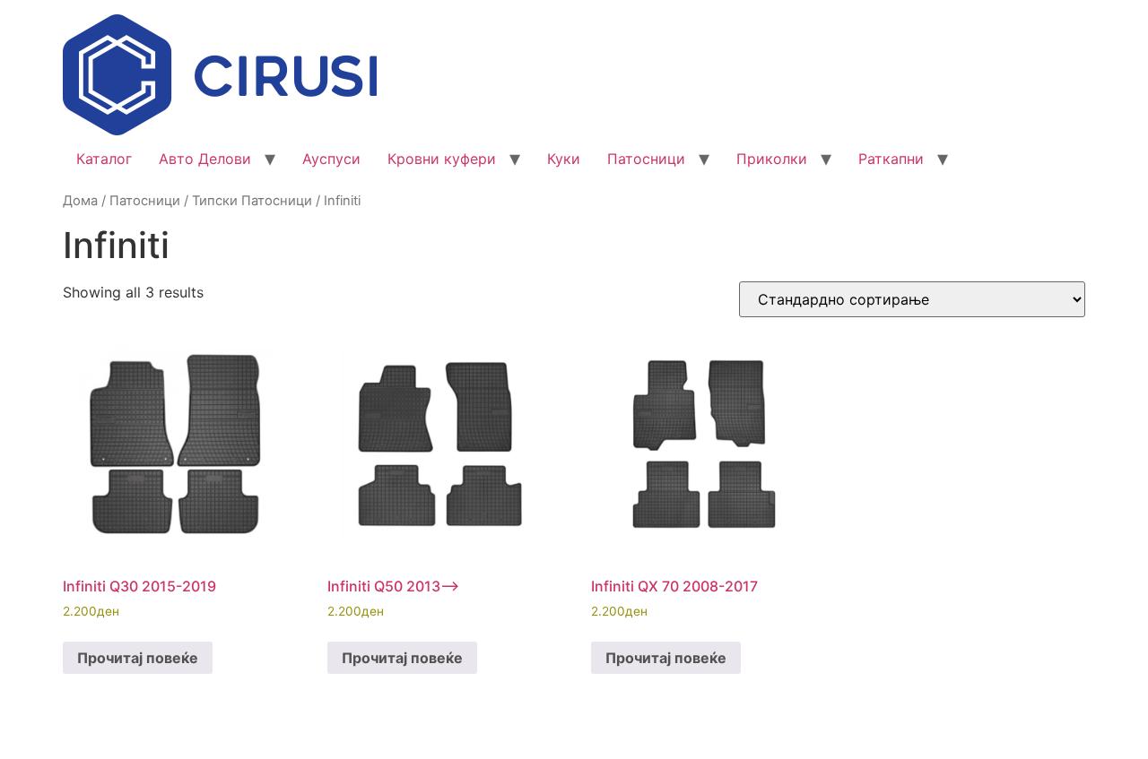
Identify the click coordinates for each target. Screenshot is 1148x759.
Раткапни (891, 159)
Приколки (771, 159)
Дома (80, 201)
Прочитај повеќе (137, 658)
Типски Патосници (252, 201)
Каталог (104, 159)
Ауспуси (331, 159)
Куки (563, 159)
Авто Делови (205, 159)
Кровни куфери (441, 159)
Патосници (646, 159)
